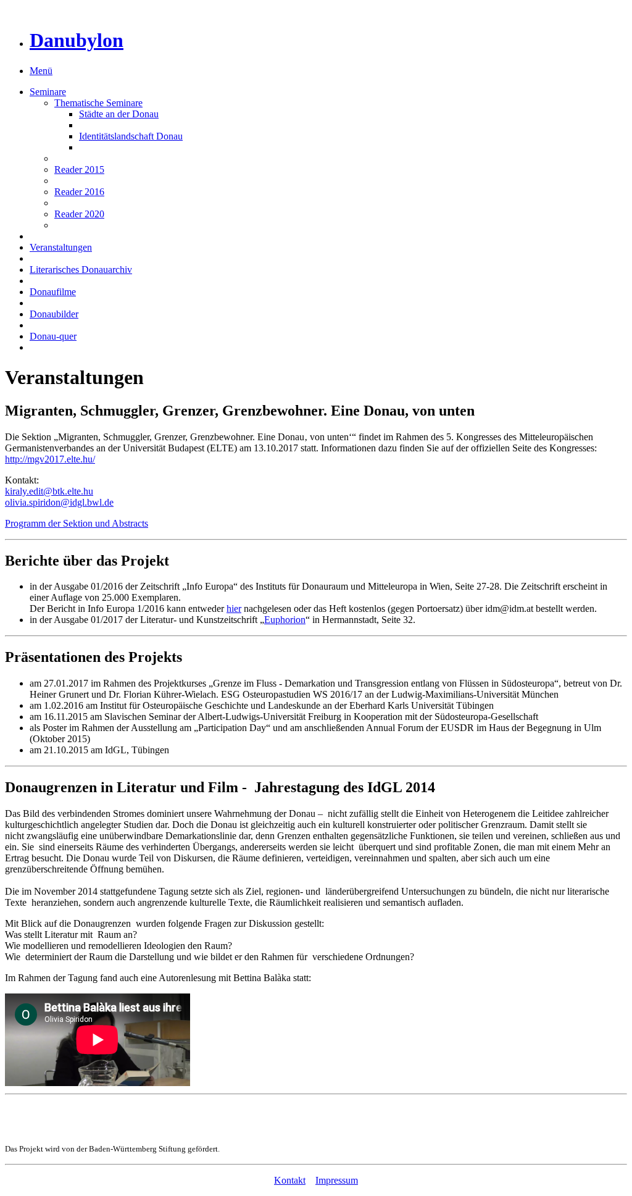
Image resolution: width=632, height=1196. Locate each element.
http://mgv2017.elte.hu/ (50, 459)
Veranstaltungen (61, 247)
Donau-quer (53, 336)
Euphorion (285, 619)
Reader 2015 (79, 169)
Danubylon (76, 40)
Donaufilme (53, 291)
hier (234, 608)
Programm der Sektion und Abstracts (76, 523)
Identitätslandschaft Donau (131, 136)
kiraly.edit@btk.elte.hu (49, 491)
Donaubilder (54, 314)
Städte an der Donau (119, 114)
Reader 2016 (79, 191)
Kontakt (290, 1180)
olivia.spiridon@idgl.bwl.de (59, 502)
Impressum (336, 1180)
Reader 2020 (79, 214)
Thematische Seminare (98, 103)
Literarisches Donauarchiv (81, 269)
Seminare (48, 91)
